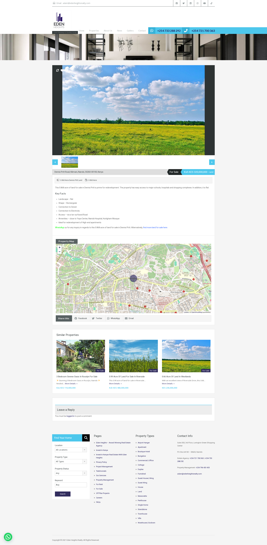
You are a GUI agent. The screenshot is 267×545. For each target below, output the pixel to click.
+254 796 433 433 (203, 467)
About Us (108, 30)
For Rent (99, 484)
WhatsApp (59, 227)
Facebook (82, 318)
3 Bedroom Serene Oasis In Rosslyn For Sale (76, 376)
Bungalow (142, 456)
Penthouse (142, 500)
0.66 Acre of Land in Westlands (176, 376)
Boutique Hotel (144, 452)
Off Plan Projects (102, 493)
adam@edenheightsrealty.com (76, 3)
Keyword (59, 480)
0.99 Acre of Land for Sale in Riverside (127, 376)
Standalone (142, 509)
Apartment (142, 447)
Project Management (104, 467)
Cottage (141, 465)
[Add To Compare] (57, 70)
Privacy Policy (101, 462)
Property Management (105, 480)
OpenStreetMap (196, 312)
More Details (70, 383)
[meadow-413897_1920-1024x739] (133, 110)
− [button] (59, 251)
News (119, 30)
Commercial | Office (146, 460)
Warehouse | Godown (146, 523)
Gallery (130, 30)
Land (140, 492)
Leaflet (186, 312)
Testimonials (101, 471)
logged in (71, 416)
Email (131, 318)
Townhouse (142, 514)
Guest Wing (142, 483)
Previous (57, 110)
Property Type (61, 457)
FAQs (98, 502)
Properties (94, 30)
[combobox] (71, 449)
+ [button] (59, 247)
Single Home (143, 505)
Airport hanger (144, 443)
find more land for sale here (155, 227)
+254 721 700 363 (203, 30)
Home (81, 30)
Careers (99, 498)
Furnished (142, 474)
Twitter (99, 318)
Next (209, 110)
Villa (139, 518)
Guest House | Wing (146, 478)
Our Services (101, 475)
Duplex (140, 469)
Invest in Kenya (102, 450)
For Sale (99, 489)
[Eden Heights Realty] (62, 21)
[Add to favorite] (62, 71)
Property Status (62, 469)
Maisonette (142, 496)
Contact (142, 30)
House (140, 487)
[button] (8, 537)
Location (58, 445)
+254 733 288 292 (169, 30)
